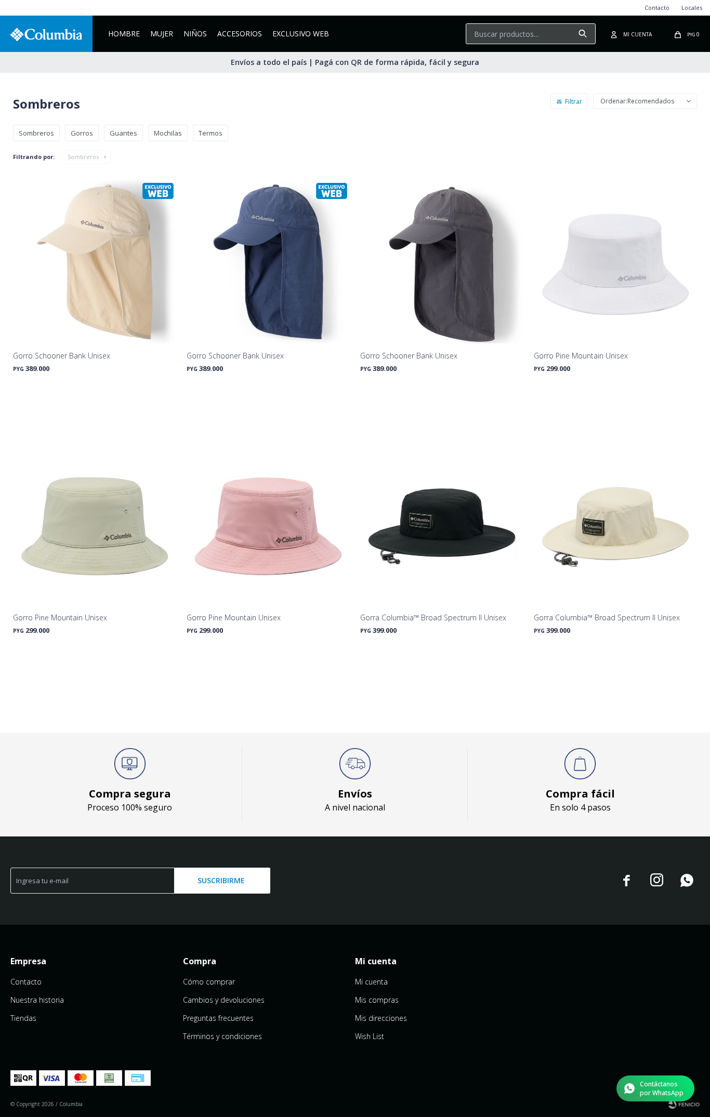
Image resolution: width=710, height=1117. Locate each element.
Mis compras (377, 1000)
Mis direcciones (381, 1018)
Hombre (124, 33)
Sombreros (83, 157)
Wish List (369, 1036)
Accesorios (239, 33)
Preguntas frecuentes (218, 1018)
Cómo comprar (209, 982)
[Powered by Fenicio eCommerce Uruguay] (684, 1104)
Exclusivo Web (300, 33)
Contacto (657, 7)
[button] (583, 33)
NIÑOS (195, 33)
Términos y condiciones (222, 1036)
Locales (691, 7)
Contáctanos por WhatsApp (661, 1088)
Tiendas (23, 1018)
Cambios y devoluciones (224, 1000)
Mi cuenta (371, 982)
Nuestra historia (37, 1000)
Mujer (161, 33)
